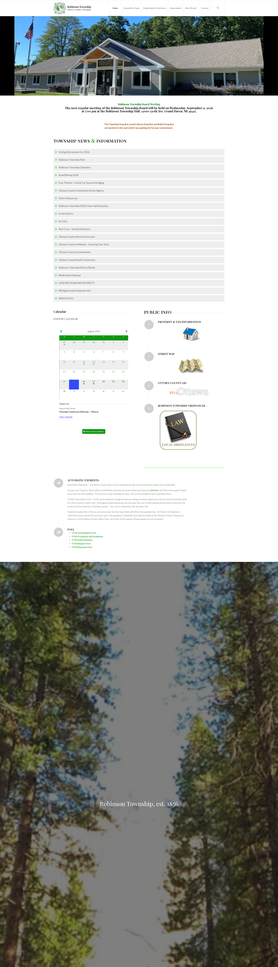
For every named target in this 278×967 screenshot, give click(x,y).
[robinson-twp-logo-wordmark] (73, 8)
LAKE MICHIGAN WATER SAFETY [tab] (77, 283)
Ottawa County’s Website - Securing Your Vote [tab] (84, 244)
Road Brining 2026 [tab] (69, 175)
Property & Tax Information (179, 322)
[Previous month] (61, 331)
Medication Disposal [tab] (70, 275)
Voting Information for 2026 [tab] (74, 152)
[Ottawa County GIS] (149, 385)
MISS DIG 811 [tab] (66, 298)
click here (154, 490)
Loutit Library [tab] (66, 213)
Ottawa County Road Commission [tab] (77, 260)
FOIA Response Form (82, 547)
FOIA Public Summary (82, 540)
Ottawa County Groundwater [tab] (75, 252)
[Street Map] (149, 356)
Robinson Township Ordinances (181, 405)
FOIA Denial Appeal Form (84, 532)
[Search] (217, 8)
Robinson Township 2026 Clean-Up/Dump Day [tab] (83, 206)
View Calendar (66, 417)
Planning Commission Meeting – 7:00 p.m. (79, 411)
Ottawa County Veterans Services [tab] (77, 236)
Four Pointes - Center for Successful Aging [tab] (81, 182)
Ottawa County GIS (172, 383)
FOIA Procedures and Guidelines (87, 536)
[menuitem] (115, 8)
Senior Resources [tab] (68, 198)
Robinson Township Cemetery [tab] (75, 167)
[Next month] (126, 331)
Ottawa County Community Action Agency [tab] (81, 190)
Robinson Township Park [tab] (72, 159)
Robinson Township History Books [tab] (77, 267)
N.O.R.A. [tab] (63, 221)
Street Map (166, 354)
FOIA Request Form (81, 543)
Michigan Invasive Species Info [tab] (75, 290)
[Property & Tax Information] (149, 324)
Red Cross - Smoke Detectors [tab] (74, 229)
